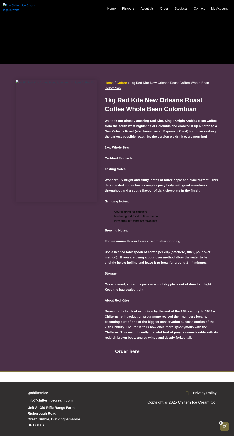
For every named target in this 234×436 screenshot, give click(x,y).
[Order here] (109, 351)
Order (164, 8)
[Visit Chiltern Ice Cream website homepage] (19, 14)
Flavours (128, 8)
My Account (219, 8)
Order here (127, 351)
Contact (199, 8)
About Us (147, 8)
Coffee (122, 83)
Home (111, 8)
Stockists (181, 8)
